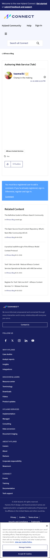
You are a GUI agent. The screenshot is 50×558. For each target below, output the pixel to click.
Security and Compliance (18, 521)
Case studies (7, 354)
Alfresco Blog (8, 53)
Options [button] (44, 77)
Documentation (9, 488)
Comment (9, 196)
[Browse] (6, 34)
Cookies (22, 517)
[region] (25, 540)
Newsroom (7, 466)
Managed (6, 419)
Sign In (38, 25)
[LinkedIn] (26, 340)
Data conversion (9, 429)
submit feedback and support (18, 7)
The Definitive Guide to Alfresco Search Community (24, 215)
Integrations (7, 369)
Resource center (9, 381)
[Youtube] (33, 340)
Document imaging (10, 434)
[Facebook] (6, 340)
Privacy (13, 517)
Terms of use (33, 517)
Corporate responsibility (12, 461)
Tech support (8, 493)
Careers (5, 446)
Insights (6, 364)
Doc (8, 156)
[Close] (47, 526)
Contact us (25, 324)
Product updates (9, 401)
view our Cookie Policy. (23, 542)
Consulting (7, 424)
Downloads (7, 391)
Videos (5, 396)
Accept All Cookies (25, 554)
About (5, 451)
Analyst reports (8, 359)
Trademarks (35, 521)
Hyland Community (11, 25)
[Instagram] (19, 340)
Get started (41, 3)
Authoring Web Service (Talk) (20, 64)
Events (5, 478)
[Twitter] (12, 340)
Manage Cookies (25, 547)
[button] (8, 164)
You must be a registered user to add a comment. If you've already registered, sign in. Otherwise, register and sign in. (25, 188)
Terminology (7, 386)
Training (6, 483)
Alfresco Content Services (14, 151)
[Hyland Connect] (19, 16)
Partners (6, 456)
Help (29, 25)
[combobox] (25, 43)
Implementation (9, 414)
